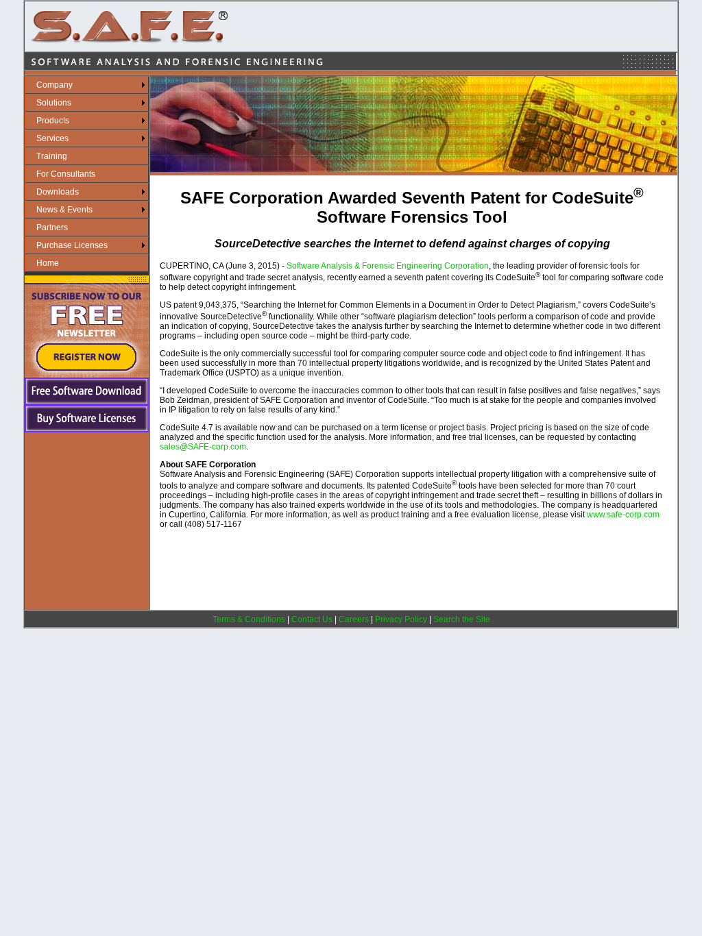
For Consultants (65, 174)
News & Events (64, 209)
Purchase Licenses (72, 245)
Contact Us (311, 619)
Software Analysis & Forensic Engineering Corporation (388, 266)
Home (47, 263)
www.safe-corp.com (623, 514)
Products (52, 120)
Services (52, 138)
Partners (52, 227)
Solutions (53, 103)
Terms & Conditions (249, 619)
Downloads (57, 192)
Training (51, 156)
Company (54, 85)
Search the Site (461, 619)
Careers (354, 619)
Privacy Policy (401, 619)
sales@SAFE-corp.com (203, 447)
